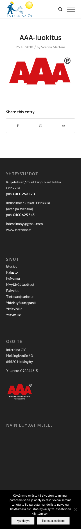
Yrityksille (13, 315)
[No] (75, 509)
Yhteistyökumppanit (21, 303)
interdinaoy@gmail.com (24, 223)
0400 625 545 (24, 214)
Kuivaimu (13, 278)
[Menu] (69, 9)
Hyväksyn (22, 520)
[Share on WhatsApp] (40, 126)
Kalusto (12, 272)
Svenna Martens (53, 47)
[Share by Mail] (63, 126)
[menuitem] (58, 9)
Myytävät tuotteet (20, 284)
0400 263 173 (24, 193)
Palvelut (12, 290)
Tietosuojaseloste (20, 297)
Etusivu (11, 266)
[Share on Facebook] (17, 126)
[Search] (58, 9)
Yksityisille (14, 309)
